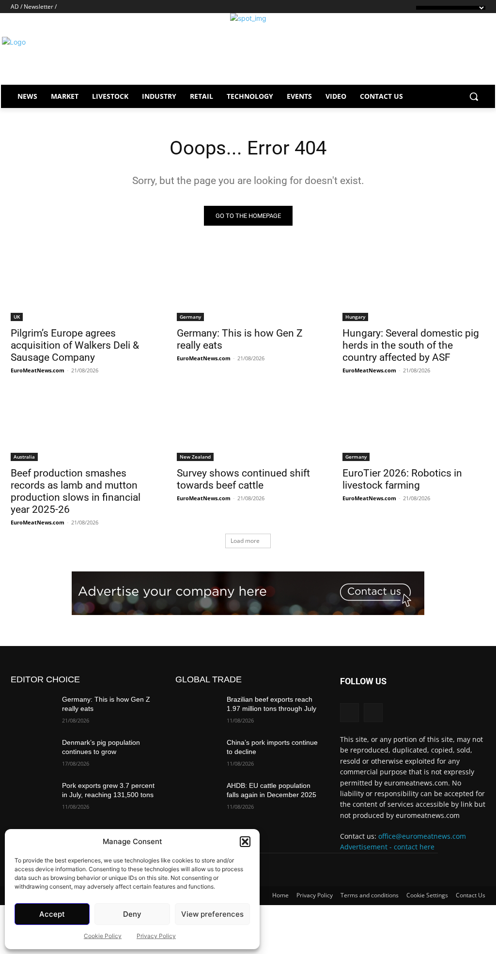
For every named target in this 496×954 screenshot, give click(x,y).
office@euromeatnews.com (422, 836)
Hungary (355, 316)
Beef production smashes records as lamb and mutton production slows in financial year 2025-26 (75, 491)
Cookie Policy (103, 935)
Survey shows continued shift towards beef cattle (243, 479)
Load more (245, 541)
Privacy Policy (156, 935)
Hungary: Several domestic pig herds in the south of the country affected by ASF (410, 345)
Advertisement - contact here (387, 846)
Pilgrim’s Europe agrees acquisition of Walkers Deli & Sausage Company (75, 345)
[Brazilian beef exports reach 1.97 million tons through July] (197, 710)
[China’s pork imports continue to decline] (197, 753)
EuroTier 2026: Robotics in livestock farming (402, 479)
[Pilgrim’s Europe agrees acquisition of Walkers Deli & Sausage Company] (82, 285)
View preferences (212, 914)
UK (17, 316)
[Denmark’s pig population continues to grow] (32, 753)
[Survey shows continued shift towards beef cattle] (248, 425)
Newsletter (38, 6)
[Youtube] (77, 5)
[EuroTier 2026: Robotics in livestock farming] (413, 425)
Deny (132, 914)
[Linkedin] (66, 5)
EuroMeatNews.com (37, 370)
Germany (190, 316)
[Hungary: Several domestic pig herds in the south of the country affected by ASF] (413, 285)
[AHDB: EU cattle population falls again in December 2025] (197, 796)
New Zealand (195, 456)
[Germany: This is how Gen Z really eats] (248, 285)
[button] (245, 841)
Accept (52, 914)
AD (15, 6)
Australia (24, 456)
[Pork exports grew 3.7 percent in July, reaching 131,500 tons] (32, 796)
